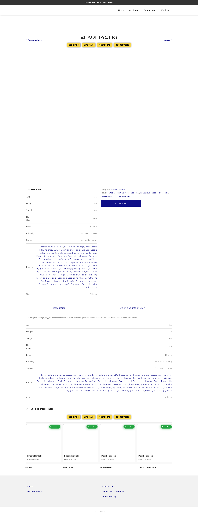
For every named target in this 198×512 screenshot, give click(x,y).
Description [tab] (59, 308)
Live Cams (89, 45)
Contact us (149, 10)
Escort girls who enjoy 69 (51, 247)
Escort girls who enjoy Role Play (81, 275)
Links (30, 486)
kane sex (144, 193)
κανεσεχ (111, 196)
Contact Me (120, 203)
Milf (99, 2)
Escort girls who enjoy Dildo (83, 259)
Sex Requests (122, 45)
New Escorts (134, 10)
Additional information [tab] (132, 308)
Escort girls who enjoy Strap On (60, 281)
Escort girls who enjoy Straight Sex (139, 387)
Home (121, 10)
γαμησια (104, 196)
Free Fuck (90, 2)
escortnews (121, 193)
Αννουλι (167, 40)
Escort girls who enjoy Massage (106, 384)
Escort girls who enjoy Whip (158, 390)
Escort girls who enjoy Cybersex (54, 259)
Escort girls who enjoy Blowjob (81, 253)
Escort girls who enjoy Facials (67, 265)
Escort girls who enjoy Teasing (95, 390)
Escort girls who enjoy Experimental (115, 381)
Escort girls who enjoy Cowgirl (81, 256)
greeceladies (133, 193)
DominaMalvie (35, 40)
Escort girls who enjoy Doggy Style (58, 262)
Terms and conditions (113, 491)
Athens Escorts (117, 190)
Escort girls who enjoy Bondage (51, 256)
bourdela (110, 193)
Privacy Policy (109, 496)
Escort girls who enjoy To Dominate (64, 284)
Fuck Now (108, 2)
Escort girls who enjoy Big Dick (75, 250)
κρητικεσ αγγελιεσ (123, 196)
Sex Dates (74, 45)
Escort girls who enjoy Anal (77, 247)
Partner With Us (35, 491)
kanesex (153, 193)
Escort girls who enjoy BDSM (106, 375)
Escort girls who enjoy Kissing (66, 268)
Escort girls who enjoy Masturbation (68, 272)
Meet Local (104, 45)
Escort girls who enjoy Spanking (51, 278)
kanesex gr (163, 193)
